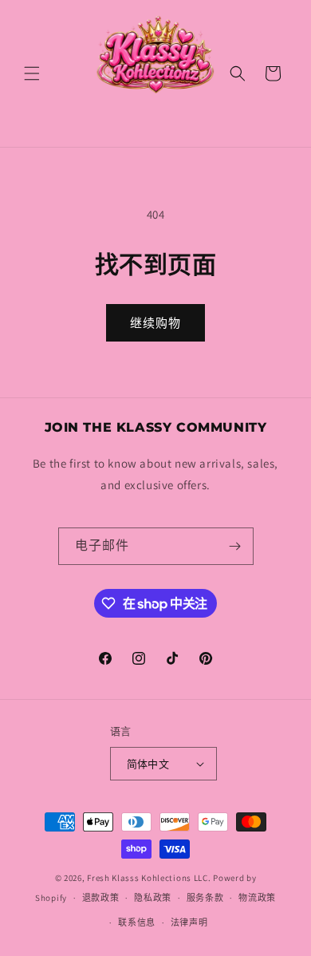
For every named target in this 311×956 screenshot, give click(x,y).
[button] (31, 73)
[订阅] (235, 546)
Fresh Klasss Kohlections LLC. (149, 877)
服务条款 (205, 897)
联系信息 (137, 922)
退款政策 (101, 897)
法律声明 (189, 922)
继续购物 (155, 322)
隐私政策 (152, 897)
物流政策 (257, 897)
